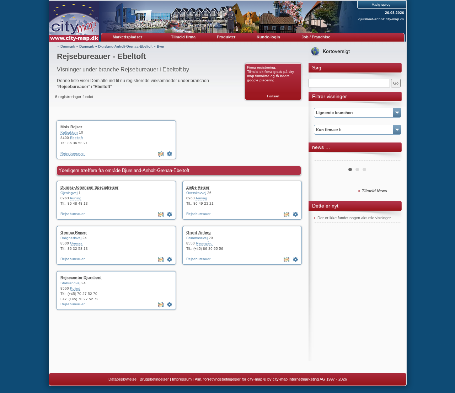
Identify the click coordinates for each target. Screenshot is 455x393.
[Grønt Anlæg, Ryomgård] (295, 259)
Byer (160, 46)
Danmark (86, 46)
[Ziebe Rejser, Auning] (295, 214)
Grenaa (76, 243)
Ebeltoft (76, 138)
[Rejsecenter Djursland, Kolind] (169, 304)
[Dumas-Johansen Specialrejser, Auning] (169, 214)
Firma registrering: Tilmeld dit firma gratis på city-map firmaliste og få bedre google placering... (271, 73)
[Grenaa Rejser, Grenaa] (169, 259)
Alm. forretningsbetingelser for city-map (228, 379)
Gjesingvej (68, 193)
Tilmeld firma (183, 37)
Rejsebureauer (72, 153)
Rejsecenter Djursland (81, 277)
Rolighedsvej (70, 238)
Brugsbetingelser (154, 379)
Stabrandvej (70, 283)
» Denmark (66, 46)
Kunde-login (268, 37)
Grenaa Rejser (73, 232)
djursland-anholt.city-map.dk (381, 19)
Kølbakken (69, 132)
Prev (323, 157)
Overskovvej (196, 193)
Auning (75, 198)
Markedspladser (127, 37)
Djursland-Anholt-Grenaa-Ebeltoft (125, 46)
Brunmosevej (197, 238)
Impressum (182, 379)
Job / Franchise (315, 37)
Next (391, 157)
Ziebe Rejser (197, 187)
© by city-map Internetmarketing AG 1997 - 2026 (305, 379)
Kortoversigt (336, 51)
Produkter (226, 37)
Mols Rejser (71, 127)
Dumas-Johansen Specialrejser (89, 187)
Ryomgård (204, 243)
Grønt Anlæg (198, 232)
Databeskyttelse (122, 379)
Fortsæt (273, 96)
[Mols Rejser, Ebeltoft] (169, 154)
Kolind (75, 288)
